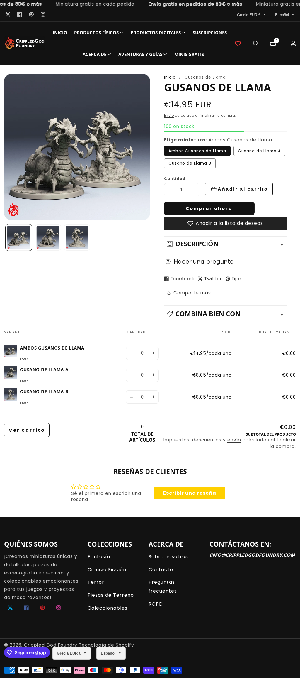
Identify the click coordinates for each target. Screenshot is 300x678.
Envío (169, 115)
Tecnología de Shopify (106, 645)
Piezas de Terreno (111, 595)
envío (234, 440)
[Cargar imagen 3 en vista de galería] (77, 237)
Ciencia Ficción (107, 569)
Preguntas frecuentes (163, 586)
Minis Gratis (189, 54)
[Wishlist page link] (238, 43)
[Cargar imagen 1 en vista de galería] (19, 237)
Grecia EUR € (249, 15)
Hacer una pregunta (204, 261)
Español (282, 15)
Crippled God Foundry (50, 645)
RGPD (156, 604)
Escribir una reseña (189, 493)
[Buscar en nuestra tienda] (255, 43)
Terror (96, 582)
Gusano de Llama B (189, 163)
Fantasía (99, 556)
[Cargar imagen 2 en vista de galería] (48, 237)
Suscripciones (210, 33)
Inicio (60, 33)
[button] (96, 32)
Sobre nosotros (168, 556)
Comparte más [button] (192, 293)
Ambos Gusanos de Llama (197, 151)
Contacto (161, 569)
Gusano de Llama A (259, 151)
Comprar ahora (209, 208)
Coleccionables (107, 608)
